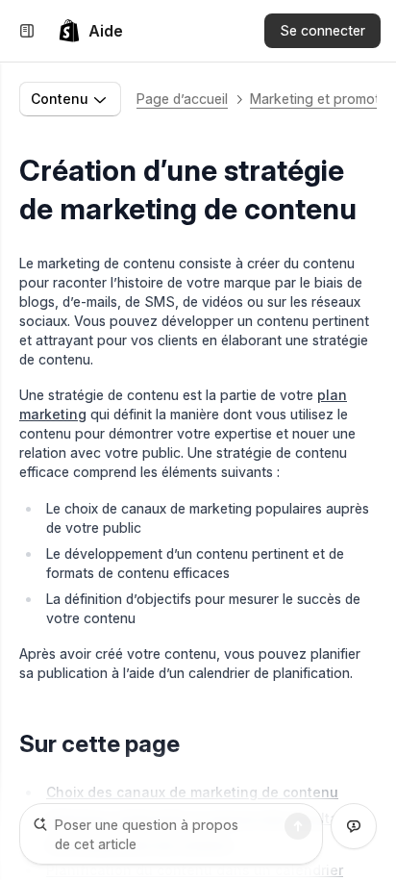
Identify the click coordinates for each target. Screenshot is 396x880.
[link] (90, 30)
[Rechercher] (298, 826)
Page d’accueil (182, 98)
